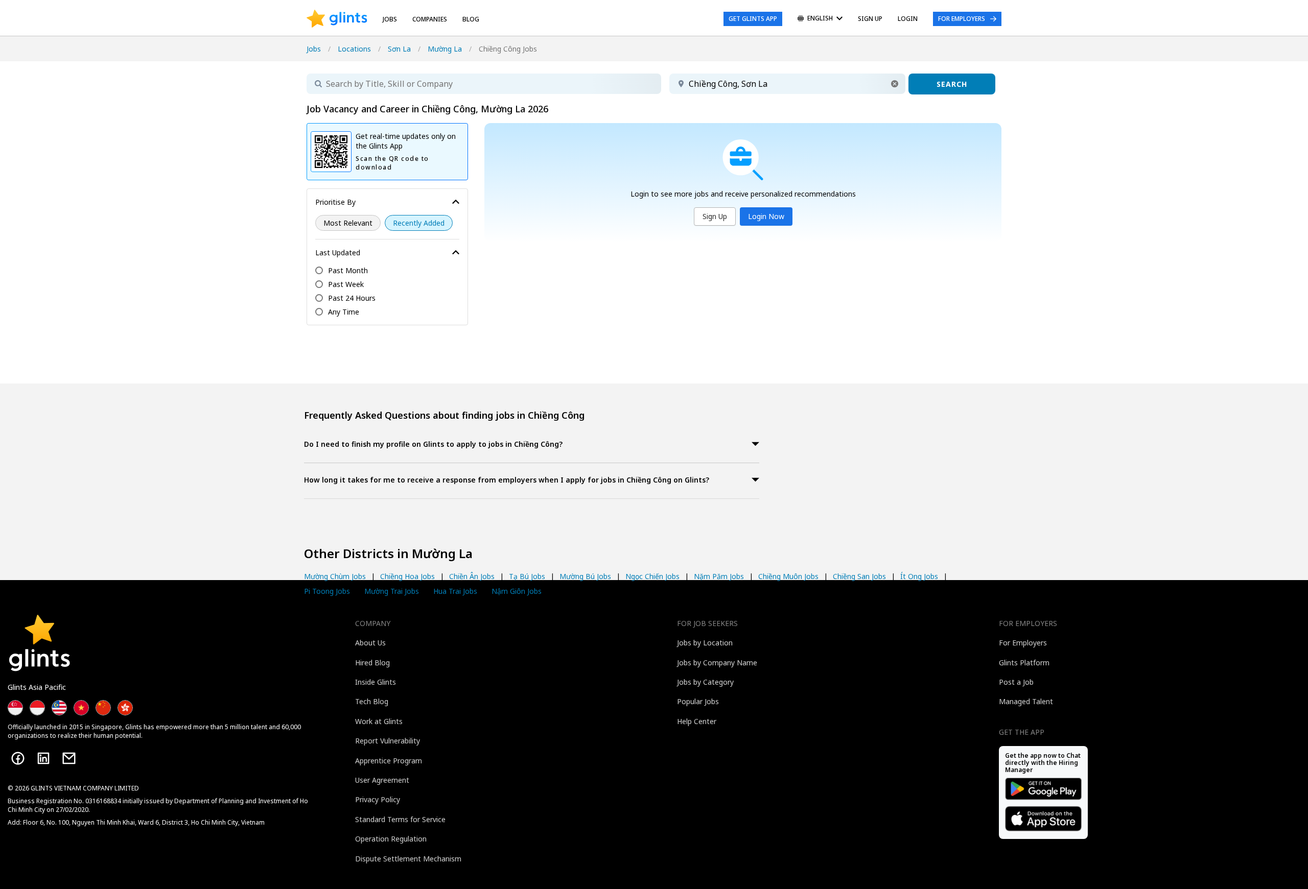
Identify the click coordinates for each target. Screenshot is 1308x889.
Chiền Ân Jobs (472, 576)
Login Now (766, 216)
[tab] (531, 445)
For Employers (961, 18)
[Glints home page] (337, 19)
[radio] (348, 223)
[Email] (69, 758)
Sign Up (715, 216)
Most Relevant (347, 223)
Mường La (445, 49)
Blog (470, 19)
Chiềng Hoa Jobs (407, 576)
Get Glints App (753, 18)
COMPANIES (429, 19)
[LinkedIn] (43, 758)
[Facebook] (18, 758)
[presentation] (337, 19)
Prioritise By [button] (335, 202)
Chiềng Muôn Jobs (788, 576)
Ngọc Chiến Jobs (652, 576)
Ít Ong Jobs (919, 576)
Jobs (390, 19)
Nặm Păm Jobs (719, 576)
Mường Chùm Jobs (335, 576)
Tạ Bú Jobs (527, 576)
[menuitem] (820, 19)
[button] (894, 83)
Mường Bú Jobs (585, 576)
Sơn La (399, 49)
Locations (354, 49)
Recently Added (419, 223)
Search (952, 84)
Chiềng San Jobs (859, 576)
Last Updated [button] (337, 252)
